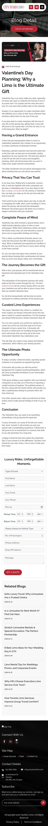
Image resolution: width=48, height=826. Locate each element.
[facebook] (4, 741)
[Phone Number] (31, 7)
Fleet (21, 756)
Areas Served (9, 756)
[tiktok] (17, 741)
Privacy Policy (12, 822)
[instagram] (10, 742)
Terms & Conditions (33, 822)
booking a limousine (14, 191)
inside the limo (8, 286)
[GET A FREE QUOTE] (37, 7)
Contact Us (32, 756)
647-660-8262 (11, 770)
